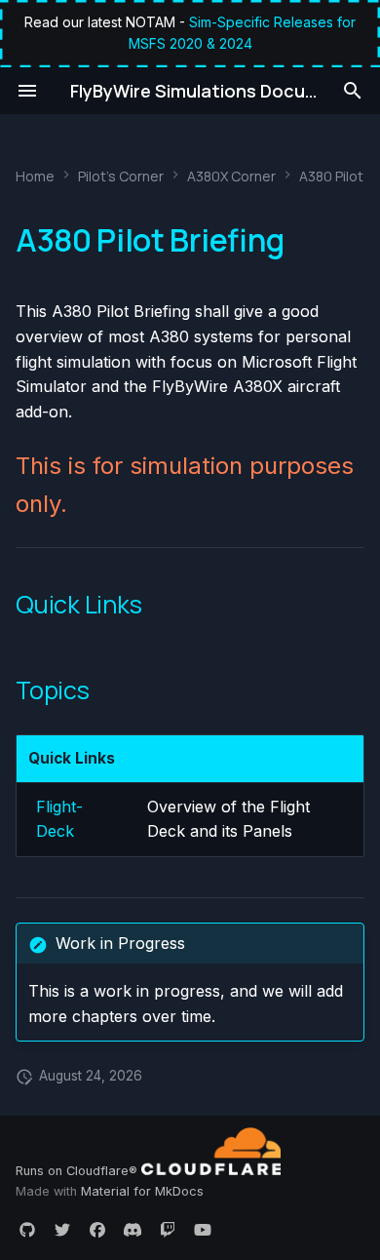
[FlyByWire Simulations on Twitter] (62, 1228)
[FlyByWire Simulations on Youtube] (202, 1228)
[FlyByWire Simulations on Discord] (132, 1228)
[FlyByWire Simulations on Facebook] (97, 1228)
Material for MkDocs (142, 1191)
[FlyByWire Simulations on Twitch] (167, 1228)
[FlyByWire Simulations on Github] (27, 1228)
